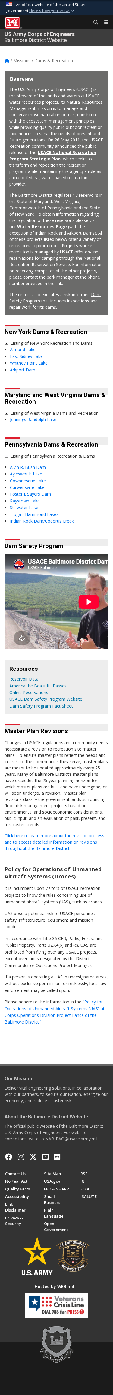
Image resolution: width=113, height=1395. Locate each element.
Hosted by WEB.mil (54, 1286)
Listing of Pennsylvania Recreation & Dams (53, 456)
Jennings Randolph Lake (33, 419)
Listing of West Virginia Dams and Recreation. (55, 413)
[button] (52, 11)
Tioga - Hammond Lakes (34, 514)
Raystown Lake (25, 501)
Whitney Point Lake (29, 363)
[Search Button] (93, 22)
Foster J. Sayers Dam (30, 494)
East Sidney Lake (26, 356)
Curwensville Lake (27, 487)
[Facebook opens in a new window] (8, 1156)
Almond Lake (23, 349)
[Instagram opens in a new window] (21, 1156)
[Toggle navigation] (103, 22)
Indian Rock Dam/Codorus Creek (42, 521)
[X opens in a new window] (33, 1156)
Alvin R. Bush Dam (28, 467)
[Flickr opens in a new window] (57, 1156)
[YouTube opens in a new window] (45, 1156)
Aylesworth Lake (26, 474)
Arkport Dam (22, 370)
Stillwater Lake (24, 507)
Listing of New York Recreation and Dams (52, 343)
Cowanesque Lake (28, 481)
